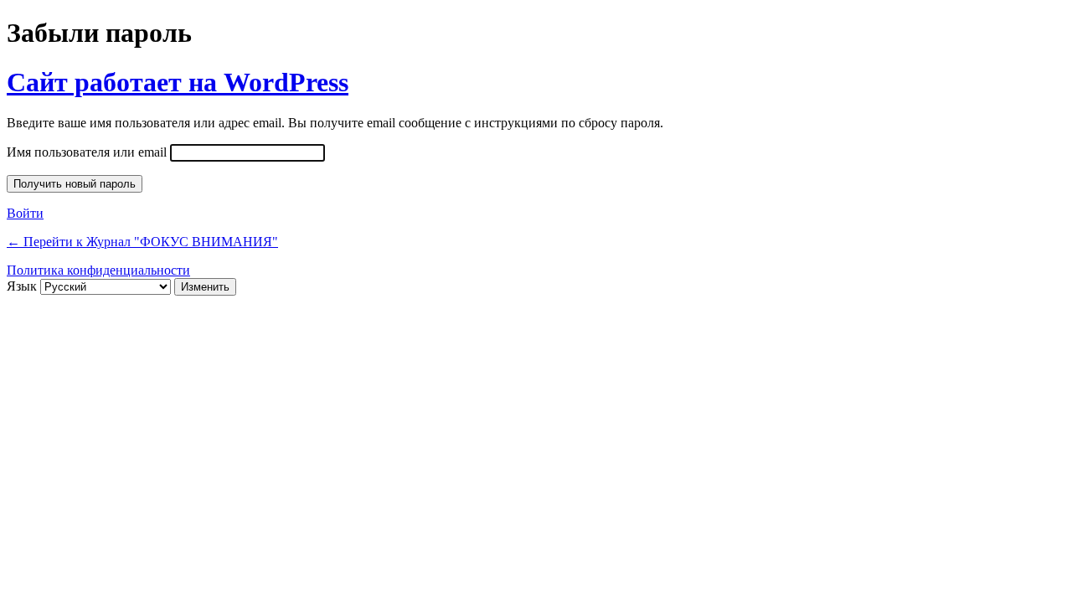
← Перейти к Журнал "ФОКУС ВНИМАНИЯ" (142, 241)
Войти (25, 213)
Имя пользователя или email (87, 152)
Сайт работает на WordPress (177, 82)
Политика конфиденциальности (98, 270)
